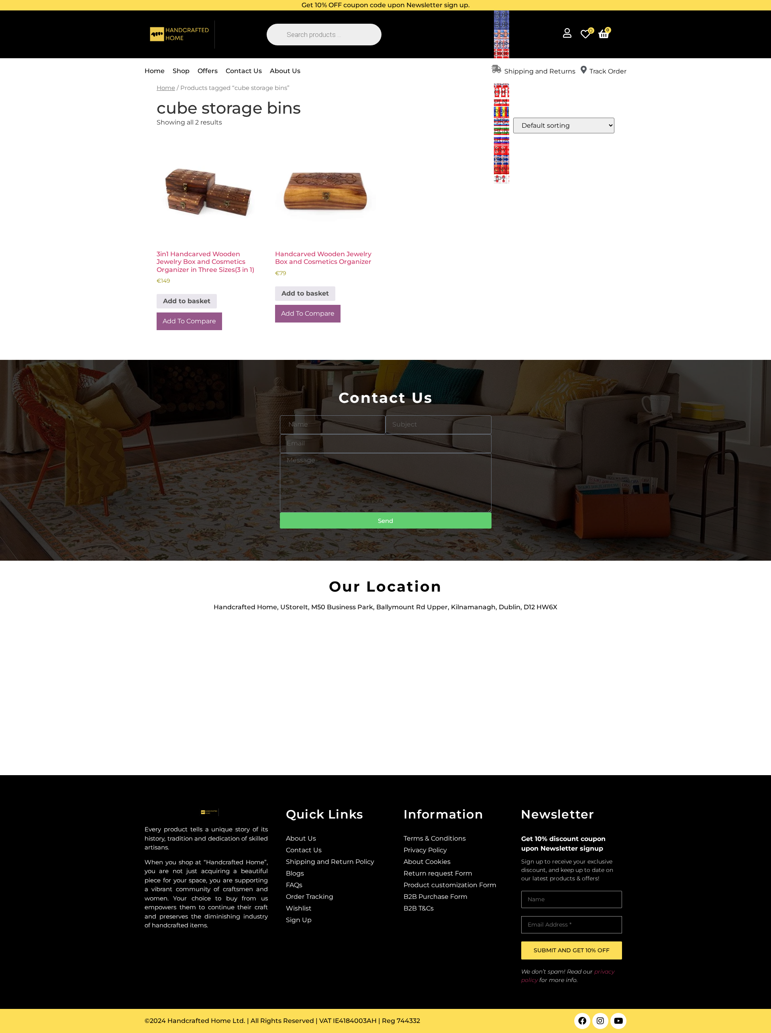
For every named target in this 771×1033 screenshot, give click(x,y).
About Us (285, 71)
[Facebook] (582, 1021)
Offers (208, 71)
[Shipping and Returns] (496, 69)
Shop (181, 71)
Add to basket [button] (186, 301)
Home (155, 71)
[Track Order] (583, 70)
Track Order (607, 71)
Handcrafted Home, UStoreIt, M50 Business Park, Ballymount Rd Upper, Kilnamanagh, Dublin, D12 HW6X (385, 607)
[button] (385, 5)
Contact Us (244, 71)
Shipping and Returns (539, 71)
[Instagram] (600, 1021)
